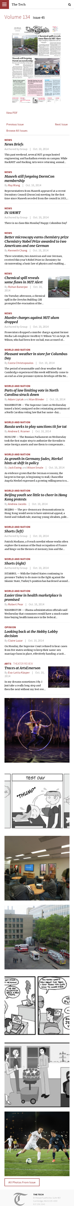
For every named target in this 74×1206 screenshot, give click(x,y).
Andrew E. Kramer (19, 431)
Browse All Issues (16, 130)
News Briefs (13, 144)
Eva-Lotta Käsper (19, 672)
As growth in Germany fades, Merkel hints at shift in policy (33, 461)
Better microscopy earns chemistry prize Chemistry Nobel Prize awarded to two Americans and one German (36, 241)
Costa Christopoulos (20, 363)
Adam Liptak (16, 399)
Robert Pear (15, 604)
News (8, 140)
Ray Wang (14, 185)
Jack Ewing (15, 467)
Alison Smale (35, 467)
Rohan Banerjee (18, 287)
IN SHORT (12, 213)
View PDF (11, 112)
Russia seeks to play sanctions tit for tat (35, 426)
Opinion (10, 627)
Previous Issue (15, 124)
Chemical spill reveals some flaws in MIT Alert (23, 280)
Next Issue (61, 124)
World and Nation (17, 349)
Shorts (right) (15, 563)
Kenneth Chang (17, 250)
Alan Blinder (36, 399)
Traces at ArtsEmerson (22, 668)
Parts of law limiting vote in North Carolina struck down (31, 392)
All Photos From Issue (22, 1182)
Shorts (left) (14, 531)
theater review (23, 663)
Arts (7, 663)
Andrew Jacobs (17, 504)
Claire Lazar (15, 640)
